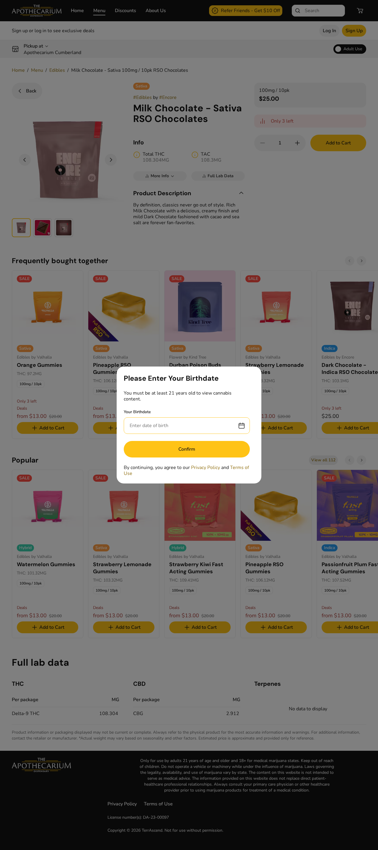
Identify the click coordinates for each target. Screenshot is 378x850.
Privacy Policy (205, 467)
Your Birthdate (137, 412)
